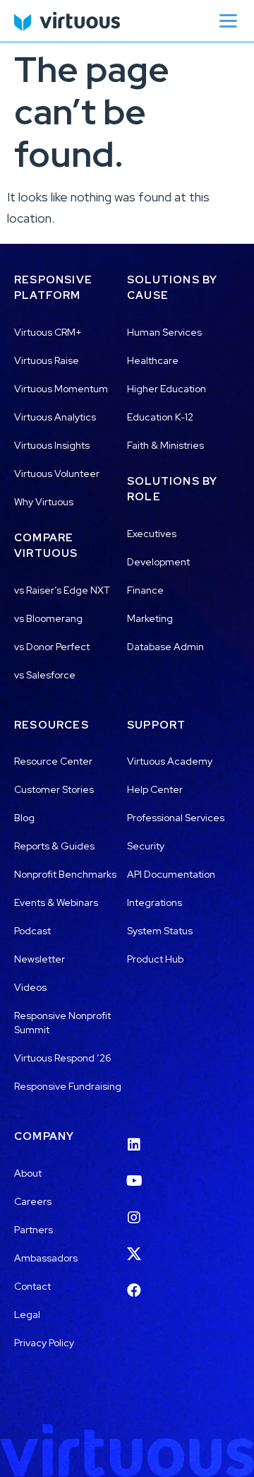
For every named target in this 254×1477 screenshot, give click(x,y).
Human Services (164, 332)
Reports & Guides (54, 846)
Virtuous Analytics (55, 417)
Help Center (155, 789)
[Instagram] (134, 1208)
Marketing (150, 618)
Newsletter (39, 959)
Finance (145, 590)
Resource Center (53, 761)
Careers (33, 1201)
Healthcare (153, 360)
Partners (33, 1229)
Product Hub (155, 959)
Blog (24, 817)
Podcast (32, 930)
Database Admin (165, 646)
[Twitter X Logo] (134, 1245)
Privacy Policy (44, 1342)
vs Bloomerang (48, 618)
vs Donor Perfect (52, 646)
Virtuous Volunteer (56, 473)
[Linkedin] (134, 1136)
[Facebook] (134, 1281)
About (28, 1173)
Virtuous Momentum (61, 388)
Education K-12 (160, 417)
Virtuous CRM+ (48, 332)
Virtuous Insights (52, 445)
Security (145, 846)
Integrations (154, 902)
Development (158, 561)
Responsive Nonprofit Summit (62, 1022)
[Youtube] (134, 1172)
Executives (151, 533)
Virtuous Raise (46, 360)
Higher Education (166, 388)
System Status (160, 930)
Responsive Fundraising (67, 1086)
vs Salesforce (44, 675)
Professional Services (175, 817)
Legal (27, 1314)
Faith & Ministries (165, 445)
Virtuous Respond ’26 (62, 1058)
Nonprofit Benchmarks (65, 874)
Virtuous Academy (169, 761)
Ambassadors (46, 1258)
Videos (30, 987)
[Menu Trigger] (227, 20)
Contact (32, 1286)
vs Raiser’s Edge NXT (62, 590)
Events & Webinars (56, 902)
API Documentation (171, 874)
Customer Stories (54, 789)
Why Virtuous (43, 501)
